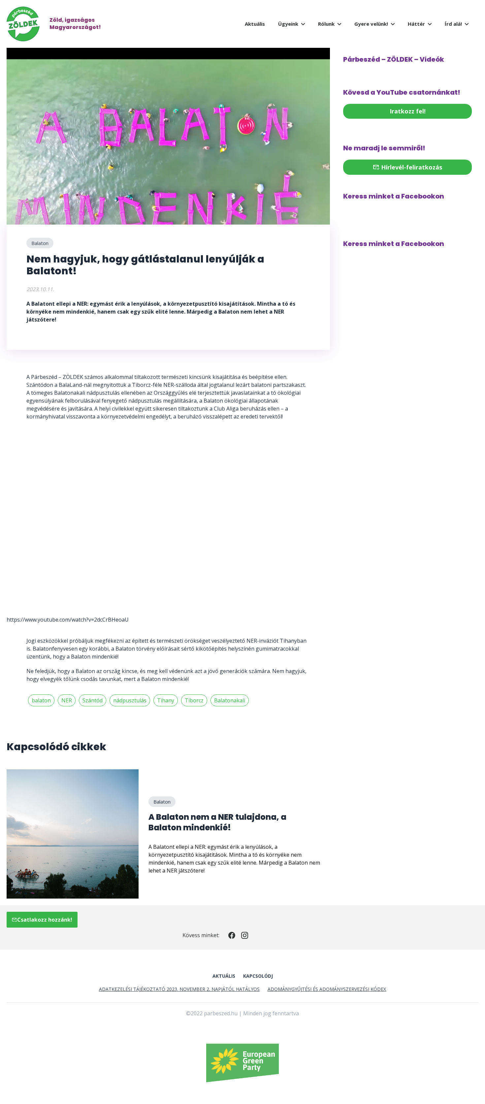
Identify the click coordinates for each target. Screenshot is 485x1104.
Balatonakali (229, 700)
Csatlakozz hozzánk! (44, 919)
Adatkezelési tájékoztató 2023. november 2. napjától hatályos (179, 989)
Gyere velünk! (371, 23)
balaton (41, 700)
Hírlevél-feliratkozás (410, 167)
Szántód (92, 700)
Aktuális (255, 23)
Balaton (39, 243)
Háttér (416, 23)
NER (66, 700)
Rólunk (326, 23)
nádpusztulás (129, 700)
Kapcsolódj (258, 976)
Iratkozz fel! (408, 111)
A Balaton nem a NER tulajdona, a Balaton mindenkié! (217, 822)
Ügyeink (288, 23)
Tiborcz (194, 700)
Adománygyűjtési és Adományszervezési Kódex (327, 989)
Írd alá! (453, 23)
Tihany (165, 700)
